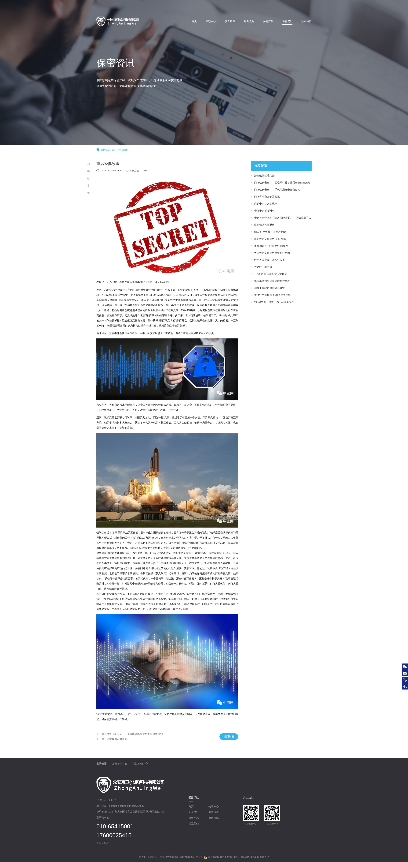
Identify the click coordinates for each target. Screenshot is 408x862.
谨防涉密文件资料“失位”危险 (270, 238)
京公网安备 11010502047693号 (224, 857)
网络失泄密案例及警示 (267, 196)
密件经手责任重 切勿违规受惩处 (272, 295)
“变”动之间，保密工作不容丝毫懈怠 (274, 302)
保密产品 (194, 818)
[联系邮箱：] (405, 673)
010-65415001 (114, 826)
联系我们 (194, 823)
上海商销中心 (119, 763)
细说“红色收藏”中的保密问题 (270, 231)
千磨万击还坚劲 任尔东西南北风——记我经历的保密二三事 (283, 217)
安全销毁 (194, 812)
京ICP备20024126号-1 (191, 857)
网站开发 (254, 857)
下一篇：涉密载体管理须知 (111, 739)
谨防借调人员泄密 (264, 224)
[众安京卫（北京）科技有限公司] (124, 21)
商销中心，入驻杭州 (265, 203)
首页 (114, 149)
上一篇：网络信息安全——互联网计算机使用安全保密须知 (129, 734)
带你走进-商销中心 (264, 210)
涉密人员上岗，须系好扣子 (269, 260)
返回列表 (229, 736)
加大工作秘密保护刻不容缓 (269, 288)
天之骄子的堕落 (263, 267)
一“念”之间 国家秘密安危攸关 (270, 274)
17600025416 (113, 835)
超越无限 (264, 857)
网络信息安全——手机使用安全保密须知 (277, 189)
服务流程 (213, 812)
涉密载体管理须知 (264, 175)
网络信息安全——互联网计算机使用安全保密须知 (282, 182)
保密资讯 (123, 149)
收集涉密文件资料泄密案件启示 (272, 252)
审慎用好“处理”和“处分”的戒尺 (271, 245)
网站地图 (244, 857)
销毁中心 (213, 806)
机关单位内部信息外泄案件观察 (272, 281)
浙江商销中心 (140, 763)
